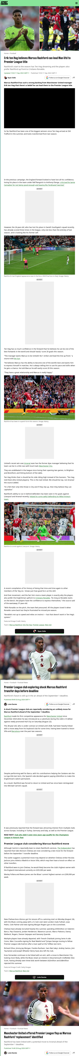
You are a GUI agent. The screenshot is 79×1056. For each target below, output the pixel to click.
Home (6, 53)
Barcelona (16, 731)
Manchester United (54, 716)
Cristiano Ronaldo (42, 598)
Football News (23, 682)
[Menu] (76, 3)
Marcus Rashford (15, 625)
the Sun (17, 358)
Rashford (7, 716)
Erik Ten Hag (27, 625)
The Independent (64, 848)
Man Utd (48, 625)
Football (13, 53)
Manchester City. (46, 466)
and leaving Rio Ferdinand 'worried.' (49, 185)
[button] (74, 78)
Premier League (38, 625)
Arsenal (27, 463)
